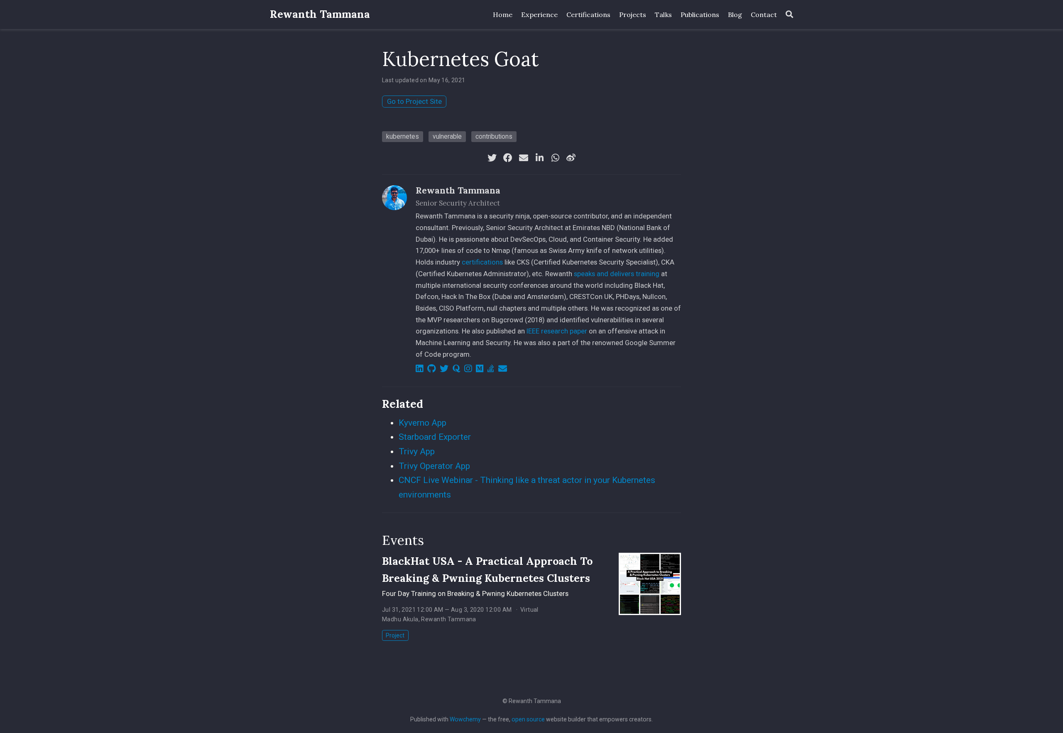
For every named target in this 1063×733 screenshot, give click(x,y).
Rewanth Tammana (320, 14)
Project (395, 635)
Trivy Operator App (434, 466)
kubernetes (402, 136)
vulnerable (447, 136)
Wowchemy (465, 719)
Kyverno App (422, 423)
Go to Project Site (414, 101)
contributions (493, 136)
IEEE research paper (557, 331)
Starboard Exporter (435, 437)
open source (528, 719)
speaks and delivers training (616, 274)
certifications (482, 262)
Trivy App (417, 451)
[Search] (789, 15)
